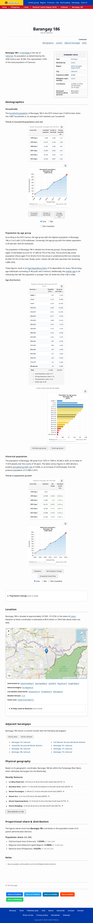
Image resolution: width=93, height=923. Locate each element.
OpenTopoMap (40, 683)
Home (4, 7)
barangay (74, 59)
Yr (22, 696)
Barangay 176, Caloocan (21, 742)
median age (71, 271)
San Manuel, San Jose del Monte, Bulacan (69, 742)
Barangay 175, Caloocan (63, 748)
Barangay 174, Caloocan (63, 752)
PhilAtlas (13, 2)
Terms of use (28, 915)
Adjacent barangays (72, 43)
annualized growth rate (22, 467)
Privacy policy (42, 915)
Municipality (65, 2)
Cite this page (12, 885)
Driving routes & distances (21, 708)
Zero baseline (48, 226)
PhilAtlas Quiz (33, 910)
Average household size (59, 214)
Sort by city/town (26, 737)
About (50, 910)
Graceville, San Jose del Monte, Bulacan (27, 745)
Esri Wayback (27, 688)
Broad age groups (57, 448)
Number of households (46, 214)
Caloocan (64, 7)
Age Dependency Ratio (37, 268)
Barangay (76, 2)
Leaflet (65, 678)
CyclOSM (51, 683)
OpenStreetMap (26, 683)
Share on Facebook (14, 894)
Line (44, 221)
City (57, 2)
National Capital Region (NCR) (45, 7)
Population (37, 571)
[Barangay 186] (46, 651)
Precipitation (45, 692)
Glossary (12, 910)
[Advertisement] (46, 17)
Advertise (61, 910)
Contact (71, 910)
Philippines (15, 7)
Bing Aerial (61, 683)
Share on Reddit (67, 894)
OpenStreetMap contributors (77, 678)
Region (43, 2)
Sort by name (12, 737)
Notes (84, 43)
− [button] (8, 634)
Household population (34, 214)
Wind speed (57, 692)
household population (18, 113)
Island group (33, 2)
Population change (18, 596)
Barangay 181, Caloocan (63, 745)
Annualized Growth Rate (48, 576)
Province (50, 2)
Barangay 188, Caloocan (21, 752)
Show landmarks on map (15, 811)
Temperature (33, 692)
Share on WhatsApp (15, 899)
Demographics (48, 43)
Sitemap (66, 915)
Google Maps (72, 683)
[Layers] (9, 675)
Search (84, 3)
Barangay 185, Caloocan (21, 748)
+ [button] (8, 631)
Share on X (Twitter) (33, 894)
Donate (80, 910)
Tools (21, 910)
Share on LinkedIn (50, 894)
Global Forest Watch (25, 700)
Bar (51, 221)
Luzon (26, 7)
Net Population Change (54, 571)
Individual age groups (39, 448)
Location (59, 43)
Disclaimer (55, 915)
